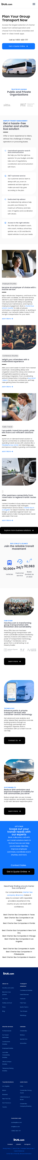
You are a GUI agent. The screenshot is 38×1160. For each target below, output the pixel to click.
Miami (4, 1090)
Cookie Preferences (19, 1151)
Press (4, 1007)
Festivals (22, 999)
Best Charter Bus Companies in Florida (19, 923)
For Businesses (6, 1031)
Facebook (10, 1144)
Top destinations (8, 1082)
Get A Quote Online (18, 46)
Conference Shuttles (26, 990)
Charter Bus (23, 1031)
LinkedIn (18, 1144)
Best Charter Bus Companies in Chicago (19, 936)
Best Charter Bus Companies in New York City (19, 931)
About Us (5, 984)
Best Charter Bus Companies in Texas (19, 914)
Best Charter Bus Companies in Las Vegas (19, 919)
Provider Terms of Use (27, 1148)
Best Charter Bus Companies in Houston (19, 957)
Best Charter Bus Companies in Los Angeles (19, 940)
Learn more (14, 661)
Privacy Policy (7, 1148)
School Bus (23, 1043)
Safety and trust (7, 1003)
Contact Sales (18, 865)
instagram (27, 1144)
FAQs (21, 1086)
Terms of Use (16, 1148)
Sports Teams (24, 1007)
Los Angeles (6, 1086)
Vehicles (23, 1026)
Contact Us (14, 740)
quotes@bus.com (16, 1122)
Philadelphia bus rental (9, 445)
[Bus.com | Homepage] (8, 973)
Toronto (4, 1107)
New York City (6, 1098)
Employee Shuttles (7, 1048)
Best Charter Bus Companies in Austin (19, 948)
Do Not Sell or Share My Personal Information (19, 1153)
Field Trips (23, 1003)
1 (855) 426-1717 (16, 1131)
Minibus (22, 1035)
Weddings (23, 1015)
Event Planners (24, 994)
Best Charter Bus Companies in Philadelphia (19, 952)
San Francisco (6, 1103)
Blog (3, 1011)
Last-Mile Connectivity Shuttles (6, 1055)
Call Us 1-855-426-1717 (18, 40)
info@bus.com (15, 1126)
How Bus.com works (8, 988)
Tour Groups (23, 1011)
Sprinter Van (23, 1039)
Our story (5, 999)
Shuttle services (7, 1026)
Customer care (16, 1118)
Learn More (7, 318)
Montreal (5, 1094)
